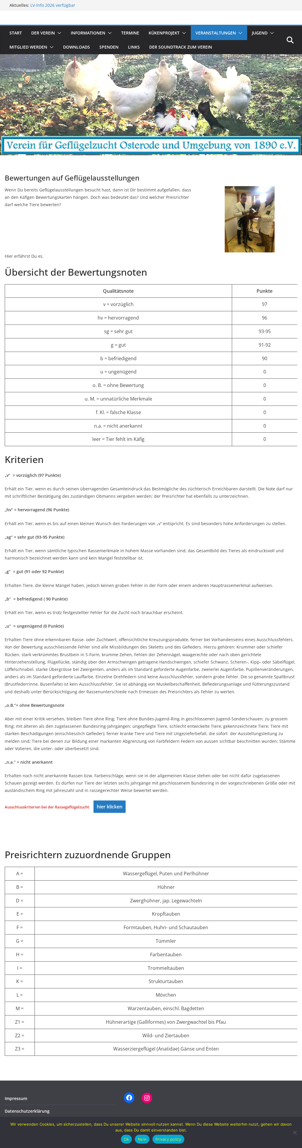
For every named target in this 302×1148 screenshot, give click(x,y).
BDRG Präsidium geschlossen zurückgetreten (74, 5)
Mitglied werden (28, 47)
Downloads (76, 47)
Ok (126, 1139)
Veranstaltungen (216, 33)
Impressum (16, 1098)
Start (15, 33)
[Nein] (295, 1132)
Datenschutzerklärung (27, 1111)
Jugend (259, 33)
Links (134, 47)
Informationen (88, 33)
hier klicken (109, 806)
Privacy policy (168, 1139)
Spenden (109, 47)
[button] (58, 33)
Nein (142, 1139)
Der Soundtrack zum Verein (180, 47)
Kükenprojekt (164, 33)
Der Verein (43, 33)
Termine (130, 33)
